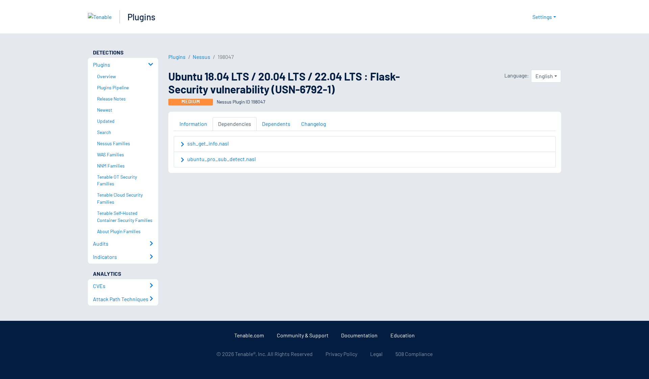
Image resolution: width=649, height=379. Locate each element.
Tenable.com (249, 335)
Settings (542, 17)
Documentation (359, 335)
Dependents (276, 123)
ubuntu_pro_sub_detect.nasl (221, 159)
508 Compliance (414, 354)
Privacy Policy (341, 354)
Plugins (141, 17)
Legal (376, 354)
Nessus (201, 56)
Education (402, 335)
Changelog (313, 123)
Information (193, 123)
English (544, 76)
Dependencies (234, 123)
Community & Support (303, 335)
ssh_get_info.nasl (208, 143)
